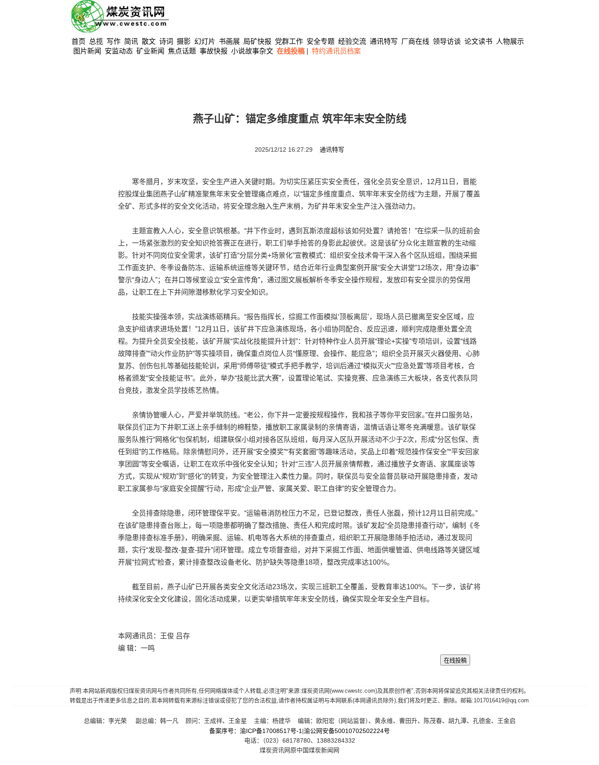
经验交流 (352, 41)
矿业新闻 (150, 51)
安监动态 (119, 51)
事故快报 (214, 51)
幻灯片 (204, 41)
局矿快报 (257, 41)
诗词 (167, 41)
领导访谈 (447, 41)
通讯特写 (384, 41)
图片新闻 (87, 51)
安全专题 (321, 41)
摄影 (185, 41)
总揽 (96, 41)
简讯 (131, 41)
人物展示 (510, 41)
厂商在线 (415, 41)
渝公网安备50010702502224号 (347, 730)
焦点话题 (182, 51)
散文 (149, 41)
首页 (78, 41)
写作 (114, 41)
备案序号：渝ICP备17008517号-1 (255, 730)
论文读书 (478, 41)
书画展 (229, 41)
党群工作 (289, 41)
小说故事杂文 (252, 51)
